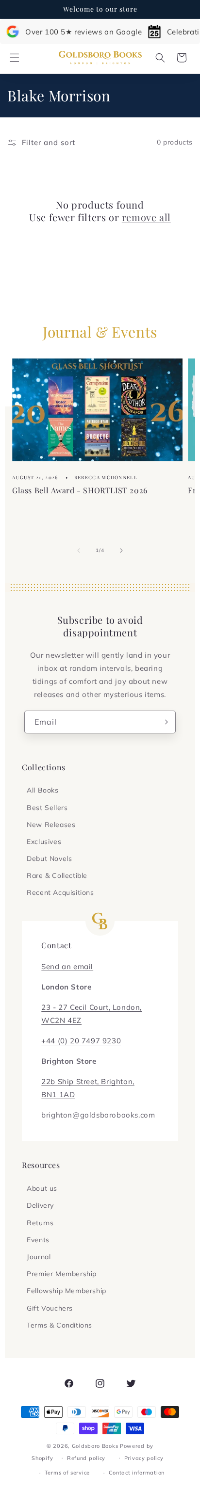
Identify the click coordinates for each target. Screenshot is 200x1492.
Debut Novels (49, 858)
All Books (42, 790)
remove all (146, 217)
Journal (38, 1256)
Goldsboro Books (95, 1446)
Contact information (137, 1472)
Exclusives (44, 841)
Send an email (67, 966)
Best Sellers (47, 807)
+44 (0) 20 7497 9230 (81, 1040)
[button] (14, 57)
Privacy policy (144, 1458)
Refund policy (86, 1458)
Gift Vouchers (50, 1308)
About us (42, 1188)
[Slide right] (121, 550)
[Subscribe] (164, 722)
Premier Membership (62, 1273)
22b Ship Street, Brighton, (87, 1081)
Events (38, 1239)
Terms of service (67, 1472)
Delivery (40, 1205)
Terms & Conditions (59, 1325)
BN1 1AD (58, 1094)
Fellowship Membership (66, 1290)
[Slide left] (78, 550)
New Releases (51, 824)
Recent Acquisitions (60, 892)
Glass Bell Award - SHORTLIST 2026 (80, 490)
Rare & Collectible (57, 875)
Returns (40, 1222)
